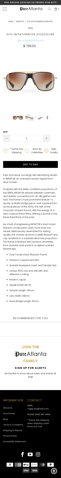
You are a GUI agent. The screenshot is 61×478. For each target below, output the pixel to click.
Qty (5, 131)
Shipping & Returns (12, 430)
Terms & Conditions (13, 424)
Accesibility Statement (14, 441)
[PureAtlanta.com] (31, 9)
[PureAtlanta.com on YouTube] (30, 455)
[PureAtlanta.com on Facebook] (22, 455)
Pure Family (9, 413)
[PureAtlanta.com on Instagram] (38, 455)
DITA (30, 28)
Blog (5, 419)
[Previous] (6, 80)
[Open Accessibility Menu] (54, 471)
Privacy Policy (10, 435)
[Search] (49, 9)
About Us (7, 407)
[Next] (55, 80)
